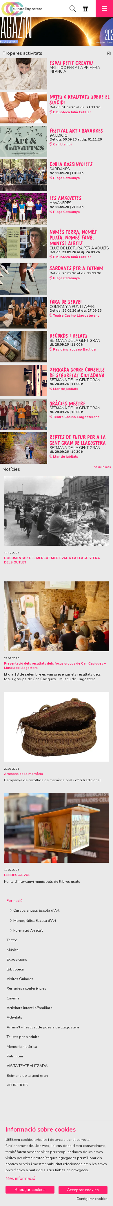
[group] (56, 31)
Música (13, 950)
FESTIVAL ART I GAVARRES (76, 131)
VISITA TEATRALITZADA (27, 1065)
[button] (11, 32)
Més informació (20, 1178)
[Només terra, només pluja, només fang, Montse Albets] (23, 242)
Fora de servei (66, 302)
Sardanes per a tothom (76, 268)
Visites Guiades (20, 978)
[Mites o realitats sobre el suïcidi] (23, 107)
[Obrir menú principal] (104, 8)
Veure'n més (102, 467)
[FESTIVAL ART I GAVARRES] (23, 141)
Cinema (13, 998)
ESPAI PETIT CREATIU (71, 63)
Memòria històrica (22, 1046)
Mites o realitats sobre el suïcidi (80, 99)
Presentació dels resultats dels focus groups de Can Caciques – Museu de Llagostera (55, 665)
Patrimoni (15, 1056)
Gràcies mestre (67, 404)
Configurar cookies (91, 1198)
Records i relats (69, 336)
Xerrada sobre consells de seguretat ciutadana (77, 372)
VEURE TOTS (17, 1085)
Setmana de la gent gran (27, 1075)
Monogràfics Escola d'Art (34, 920)
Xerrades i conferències (26, 988)
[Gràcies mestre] (23, 414)
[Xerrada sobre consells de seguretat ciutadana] (23, 380)
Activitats (14, 1017)
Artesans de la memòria (23, 773)
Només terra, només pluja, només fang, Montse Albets (73, 238)
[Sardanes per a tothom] (23, 278)
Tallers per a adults (23, 1036)
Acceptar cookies (83, 1190)
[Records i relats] (23, 346)
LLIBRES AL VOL (17, 875)
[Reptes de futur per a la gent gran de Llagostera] (23, 447)
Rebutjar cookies (30, 1189)
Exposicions (17, 959)
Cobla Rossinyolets (71, 164)
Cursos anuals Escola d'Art (36, 910)
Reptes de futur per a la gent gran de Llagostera (78, 440)
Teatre (12, 940)
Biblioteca (15, 969)
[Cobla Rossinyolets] (23, 175)
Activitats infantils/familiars (29, 1007)
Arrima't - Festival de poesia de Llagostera (43, 1027)
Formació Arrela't (28, 930)
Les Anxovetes (65, 198)
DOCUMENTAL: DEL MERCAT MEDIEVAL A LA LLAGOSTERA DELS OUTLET (52, 560)
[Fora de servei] (23, 312)
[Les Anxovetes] (23, 208)
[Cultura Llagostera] (21, 9)
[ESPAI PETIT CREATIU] (23, 73)
